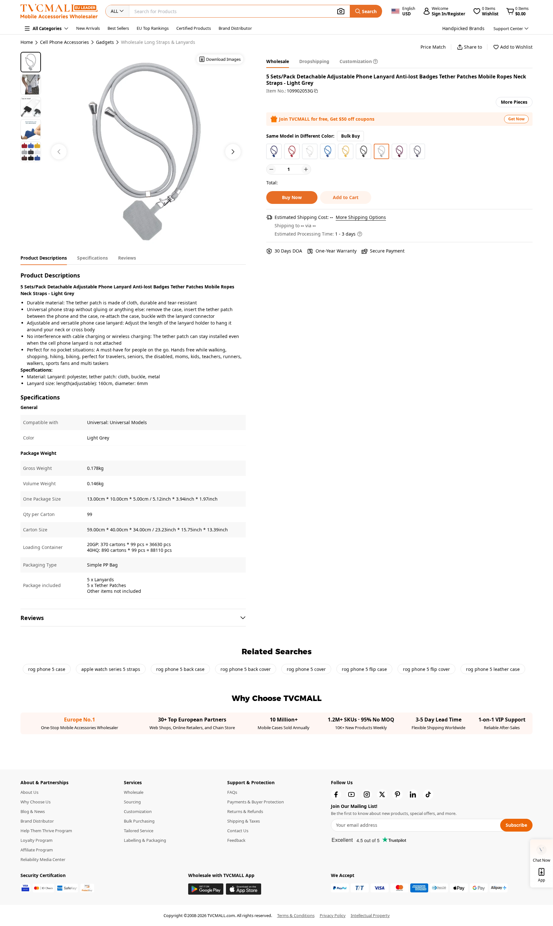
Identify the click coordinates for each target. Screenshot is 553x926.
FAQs (232, 792)
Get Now (516, 119)
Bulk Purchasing (139, 821)
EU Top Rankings (153, 28)
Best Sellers (118, 28)
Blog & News (32, 811)
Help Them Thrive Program (46, 830)
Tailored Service (138, 830)
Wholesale (133, 792)
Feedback (236, 840)
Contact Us (237, 830)
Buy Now (292, 197)
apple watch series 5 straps (110, 669)
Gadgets (105, 42)
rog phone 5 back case (180, 669)
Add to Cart (345, 197)
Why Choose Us (35, 802)
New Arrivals (88, 28)
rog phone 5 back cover (245, 669)
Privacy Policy (333, 915)
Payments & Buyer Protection (255, 802)
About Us (29, 792)
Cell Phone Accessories (64, 42)
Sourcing (132, 802)
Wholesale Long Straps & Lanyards (158, 42)
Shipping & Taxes (243, 821)
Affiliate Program (36, 850)
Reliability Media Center (42, 859)
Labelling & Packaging (145, 840)
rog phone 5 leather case (493, 669)
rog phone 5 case (46, 669)
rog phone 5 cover (306, 669)
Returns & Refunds (245, 811)
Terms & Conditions (296, 915)
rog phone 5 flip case (364, 669)
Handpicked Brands (463, 28)
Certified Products (193, 28)
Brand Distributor (235, 28)
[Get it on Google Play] (205, 889)
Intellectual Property (370, 915)
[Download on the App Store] (243, 889)
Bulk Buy (350, 136)
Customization (138, 811)
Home (26, 42)
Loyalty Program (36, 840)
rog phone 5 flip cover (426, 669)
